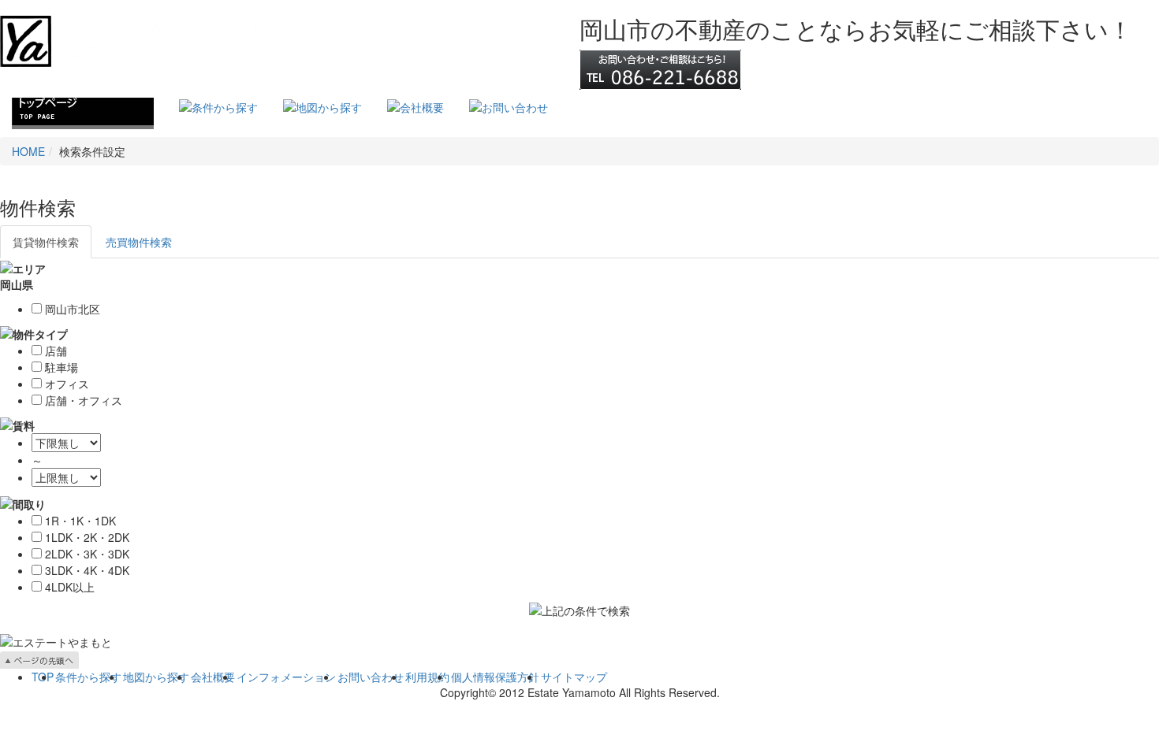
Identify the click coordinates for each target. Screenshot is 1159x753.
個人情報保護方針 (495, 676)
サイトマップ (574, 676)
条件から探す (88, 676)
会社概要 (213, 676)
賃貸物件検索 (46, 242)
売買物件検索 (139, 242)
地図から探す (156, 676)
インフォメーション (286, 676)
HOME (28, 151)
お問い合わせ (370, 676)
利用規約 (427, 676)
